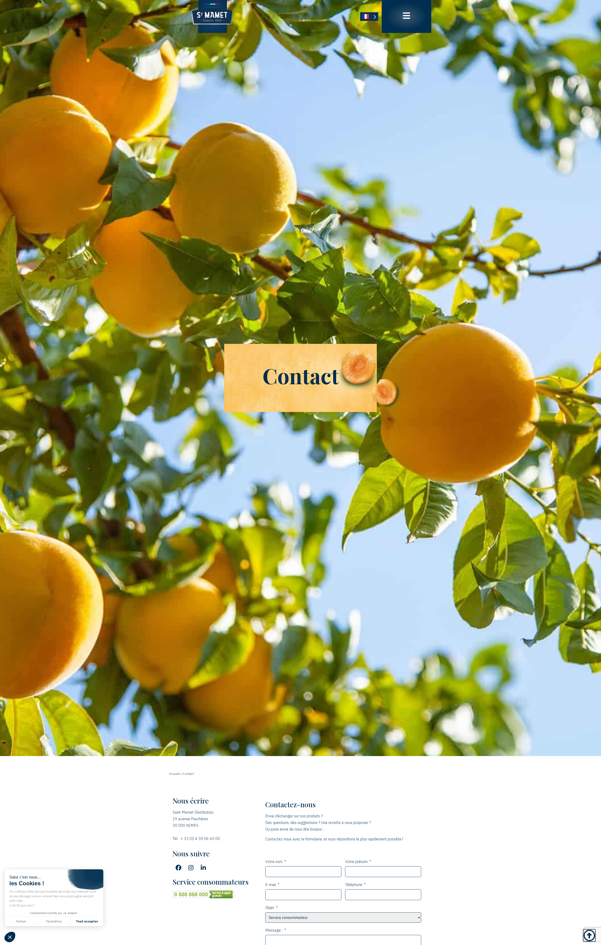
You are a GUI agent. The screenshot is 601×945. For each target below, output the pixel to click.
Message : (275, 930)
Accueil (174, 774)
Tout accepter (87, 921)
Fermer (21, 921)
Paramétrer (54, 921)
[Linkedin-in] (203, 868)
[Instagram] (191, 868)
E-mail (272, 884)
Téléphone (355, 884)
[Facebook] (178, 868)
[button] (9, 937)
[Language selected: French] (369, 16)
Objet (271, 907)
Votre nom (275, 861)
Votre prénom (358, 861)
